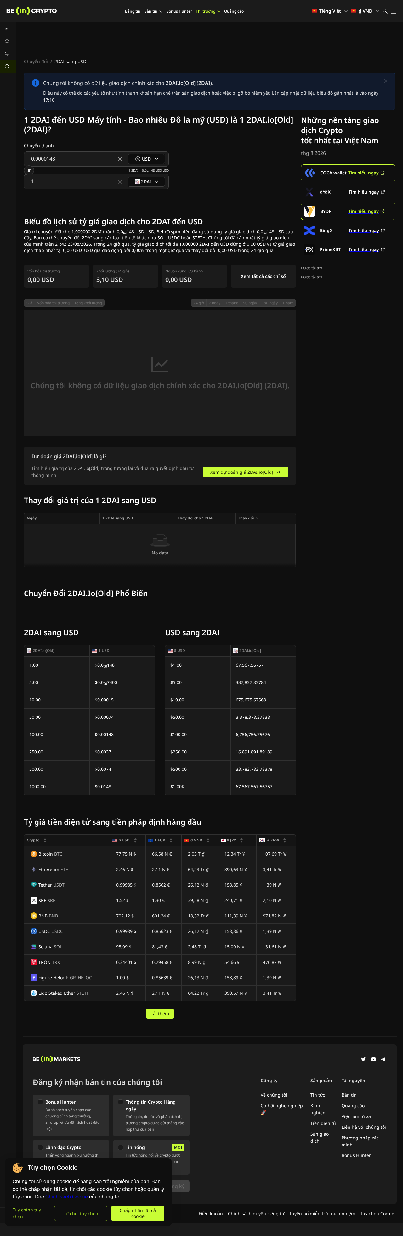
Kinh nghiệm (318, 1109)
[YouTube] (373, 1060)
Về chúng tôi (274, 1095)
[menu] (8, 47)
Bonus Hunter (179, 11)
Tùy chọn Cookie (377, 1213)
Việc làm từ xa (356, 1116)
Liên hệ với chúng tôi (364, 1127)
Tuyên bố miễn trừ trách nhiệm (322, 1213)
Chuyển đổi (36, 61)
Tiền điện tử (323, 1123)
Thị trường (205, 11)
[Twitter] (363, 1060)
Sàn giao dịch (319, 1137)
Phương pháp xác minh (360, 1141)
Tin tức (317, 1095)
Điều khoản (211, 1213)
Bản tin (150, 11)
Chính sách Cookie (66, 1196)
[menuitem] (8, 28)
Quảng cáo (234, 11)
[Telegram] (383, 1060)
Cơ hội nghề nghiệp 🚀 (282, 1109)
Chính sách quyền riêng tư (256, 1213)
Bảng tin (132, 11)
